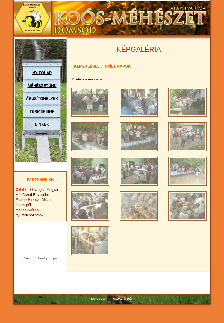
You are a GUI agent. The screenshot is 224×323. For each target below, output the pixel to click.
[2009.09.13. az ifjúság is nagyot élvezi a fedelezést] (90, 240)
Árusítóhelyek (42, 98)
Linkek (42, 124)
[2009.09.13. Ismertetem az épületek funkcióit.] (90, 171)
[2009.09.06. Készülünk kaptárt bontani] (90, 136)
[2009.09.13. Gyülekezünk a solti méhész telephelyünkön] (187, 136)
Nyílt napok (118, 66)
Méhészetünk (42, 85)
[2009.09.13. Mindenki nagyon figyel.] (138, 171)
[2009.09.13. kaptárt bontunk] (187, 171)
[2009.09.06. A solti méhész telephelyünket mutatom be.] (187, 102)
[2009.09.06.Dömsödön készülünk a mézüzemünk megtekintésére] (138, 102)
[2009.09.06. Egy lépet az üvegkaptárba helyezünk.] (138, 136)
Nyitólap (42, 73)
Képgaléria (86, 66)
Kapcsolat (99, 298)
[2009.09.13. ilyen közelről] (138, 206)
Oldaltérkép (123, 298)
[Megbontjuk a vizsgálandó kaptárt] (90, 102)
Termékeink (42, 111)
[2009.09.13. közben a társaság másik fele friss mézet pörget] (187, 206)
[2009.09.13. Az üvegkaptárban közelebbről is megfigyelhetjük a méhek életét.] (90, 206)
